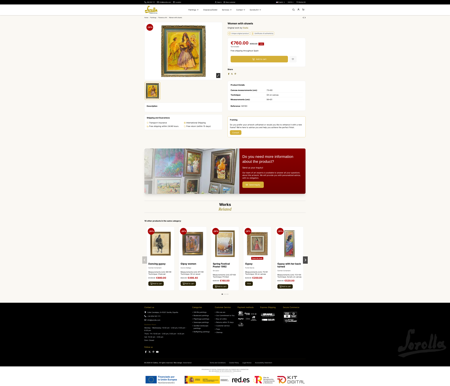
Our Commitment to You (225, 315)
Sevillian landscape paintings (201, 327)
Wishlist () (302, 2)
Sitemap (219, 332)
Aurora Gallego (186, 268)
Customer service (223, 326)
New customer (230, 2)
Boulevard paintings (201, 315)
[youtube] (157, 352)
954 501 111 (151, 2)
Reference (235, 106)
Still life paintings (200, 312)
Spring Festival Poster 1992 (221, 265)
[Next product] (305, 17)
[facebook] (145, 352)
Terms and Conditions (218, 363)
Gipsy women (188, 263)
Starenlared (187, 363)
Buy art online (221, 319)
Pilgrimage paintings (201, 319)
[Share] (228, 74)
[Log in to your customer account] (298, 9)
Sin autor (216, 271)
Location (178, 2)
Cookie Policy (234, 363)
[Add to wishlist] (293, 59)
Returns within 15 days (225, 322)
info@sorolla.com (165, 2)
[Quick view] (172, 235)
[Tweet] (232, 74)
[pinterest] (153, 352)
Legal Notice (246, 363)
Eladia (245, 28)
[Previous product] (303, 17)
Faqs (218, 329)
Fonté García (249, 268)
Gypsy (249, 263)
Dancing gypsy (157, 263)
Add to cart (261, 59)
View (249, 283)
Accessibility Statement (263, 363)
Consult (235, 132)
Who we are (220, 312)
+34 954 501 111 (153, 316)
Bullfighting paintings (202, 332)
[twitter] (149, 352)
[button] (222, 294)
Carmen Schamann (154, 268)
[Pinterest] (235, 74)
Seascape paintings (201, 322)
